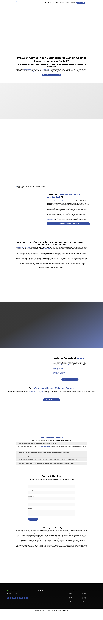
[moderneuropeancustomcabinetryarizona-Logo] (24, 1)
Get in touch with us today (57, 265)
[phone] (27, 598)
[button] (86, 2)
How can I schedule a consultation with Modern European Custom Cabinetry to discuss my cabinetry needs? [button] (46, 463)
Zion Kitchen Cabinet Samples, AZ (59, 373)
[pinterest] (17, 598)
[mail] (25, 598)
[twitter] (10, 598)
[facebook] (8, 598)
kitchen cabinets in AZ (65, 364)
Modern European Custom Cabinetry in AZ (36, 391)
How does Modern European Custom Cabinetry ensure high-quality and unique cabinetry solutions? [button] (44, 452)
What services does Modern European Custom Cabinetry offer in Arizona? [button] (37, 443)
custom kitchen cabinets (31, 71)
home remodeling (72, 360)
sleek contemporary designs (44, 69)
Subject (29, 502)
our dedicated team (46, 248)
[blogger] (20, 598)
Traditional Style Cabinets (44, 595)
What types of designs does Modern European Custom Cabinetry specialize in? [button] (39, 456)
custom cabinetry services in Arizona (44, 446)
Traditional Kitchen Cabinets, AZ (58, 369)
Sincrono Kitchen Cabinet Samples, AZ (59, 374)
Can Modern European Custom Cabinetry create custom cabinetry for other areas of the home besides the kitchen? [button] (48, 459)
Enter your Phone (31, 496)
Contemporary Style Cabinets (45, 597)
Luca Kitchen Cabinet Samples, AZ (59, 372)
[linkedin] (15, 598)
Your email (30, 490)
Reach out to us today (43, 249)
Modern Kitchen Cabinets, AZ (58, 368)
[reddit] (22, 598)
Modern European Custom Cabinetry (23, 247)
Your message (31, 508)
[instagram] (13, 598)
